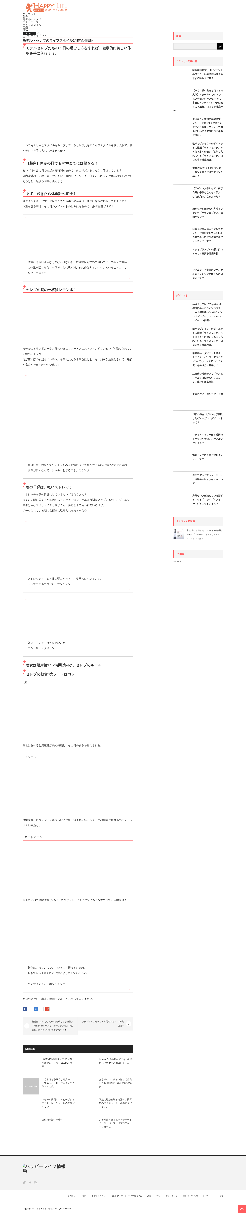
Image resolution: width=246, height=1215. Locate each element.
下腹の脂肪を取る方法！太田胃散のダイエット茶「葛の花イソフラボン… (115, 1103)
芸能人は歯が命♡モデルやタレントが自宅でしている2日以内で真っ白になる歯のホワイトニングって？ (207, 235)
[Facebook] (29, 1009)
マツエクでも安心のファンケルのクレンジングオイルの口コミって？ (207, 273)
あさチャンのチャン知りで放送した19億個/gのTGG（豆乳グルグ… (115, 1083)
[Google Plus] (52, 1009)
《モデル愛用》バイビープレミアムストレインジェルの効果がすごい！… (58, 1103)
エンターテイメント (192, 1196)
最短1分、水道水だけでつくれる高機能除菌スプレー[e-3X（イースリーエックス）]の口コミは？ (204, 534)
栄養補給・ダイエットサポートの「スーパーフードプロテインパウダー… (115, 1123)
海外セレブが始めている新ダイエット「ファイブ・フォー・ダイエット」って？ (207, 499)
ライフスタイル (32, 24)
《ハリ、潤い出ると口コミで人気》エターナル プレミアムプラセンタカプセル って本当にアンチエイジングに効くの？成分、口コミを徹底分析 (198, 100)
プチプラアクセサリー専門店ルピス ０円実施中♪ (103, 1023)
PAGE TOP (242, 1209)
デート (209, 1196)
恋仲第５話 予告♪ (52, 1119)
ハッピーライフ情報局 (44, 1208)
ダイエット (29, 14)
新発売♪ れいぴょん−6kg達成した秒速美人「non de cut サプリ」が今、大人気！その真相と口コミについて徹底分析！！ (52, 1025)
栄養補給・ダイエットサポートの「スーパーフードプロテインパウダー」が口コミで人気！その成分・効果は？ (207, 359)
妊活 (25, 30)
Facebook (30, 1182)
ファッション (172, 1196)
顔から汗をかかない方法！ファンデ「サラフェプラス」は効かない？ (207, 212)
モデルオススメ (32, 19)
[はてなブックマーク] (41, 1009)
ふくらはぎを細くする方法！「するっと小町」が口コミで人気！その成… (58, 1083)
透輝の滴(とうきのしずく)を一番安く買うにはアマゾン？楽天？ (207, 172)
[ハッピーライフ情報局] (46, 11)
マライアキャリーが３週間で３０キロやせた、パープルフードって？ (207, 438)
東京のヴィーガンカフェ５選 (207, 394)
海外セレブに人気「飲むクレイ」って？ (207, 457)
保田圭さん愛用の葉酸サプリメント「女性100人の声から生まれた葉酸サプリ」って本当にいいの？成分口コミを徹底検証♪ (207, 127)
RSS (35, 1182)
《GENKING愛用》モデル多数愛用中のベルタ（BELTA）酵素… (58, 1063)
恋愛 (25, 27)
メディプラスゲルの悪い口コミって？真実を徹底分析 (207, 251)
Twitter (24, 1182)
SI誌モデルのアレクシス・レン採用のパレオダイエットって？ (207, 479)
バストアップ (31, 22)
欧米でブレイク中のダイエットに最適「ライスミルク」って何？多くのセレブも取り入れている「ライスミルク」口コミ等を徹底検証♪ (207, 151)
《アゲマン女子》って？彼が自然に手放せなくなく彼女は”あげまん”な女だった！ (207, 192)
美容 (25, 16)
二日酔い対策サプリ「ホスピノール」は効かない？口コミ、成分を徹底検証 (207, 377)
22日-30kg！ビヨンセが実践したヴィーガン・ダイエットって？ (207, 418)
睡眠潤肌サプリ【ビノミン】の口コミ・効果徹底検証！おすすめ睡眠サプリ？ (207, 74)
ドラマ (220, 1196)
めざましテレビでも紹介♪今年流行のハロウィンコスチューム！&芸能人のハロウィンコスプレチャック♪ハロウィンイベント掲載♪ (207, 312)
